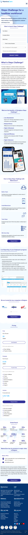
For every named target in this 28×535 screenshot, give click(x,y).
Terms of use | (10, 532)
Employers (3, 514)
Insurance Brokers (4, 517)
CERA (15, 492)
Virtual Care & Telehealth (6, 501)
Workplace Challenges (5, 505)
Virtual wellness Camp (5, 507)
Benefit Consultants (5, 513)
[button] (27, 4)
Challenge (5, 468)
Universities (3, 518)
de (26, 531)
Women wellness (17, 504)
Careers (15, 516)
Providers (16, 517)
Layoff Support (17, 495)
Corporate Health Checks (6, 503)
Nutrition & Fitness (4, 504)
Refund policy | (16, 532)
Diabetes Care (17, 501)
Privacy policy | (4, 532)
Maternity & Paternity (18, 503)
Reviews (15, 521)
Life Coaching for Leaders (19, 494)
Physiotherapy (17, 505)
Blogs (15, 518)
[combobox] (3, 43)
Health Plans (3, 516)
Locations (16, 520)
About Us (16, 513)
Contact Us (16, 514)
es (25, 532)
